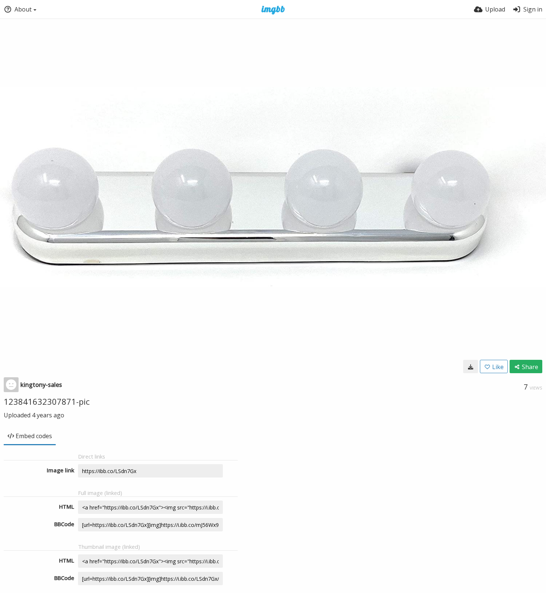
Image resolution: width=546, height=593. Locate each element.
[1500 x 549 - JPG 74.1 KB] (470, 366)
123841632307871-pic (47, 401)
